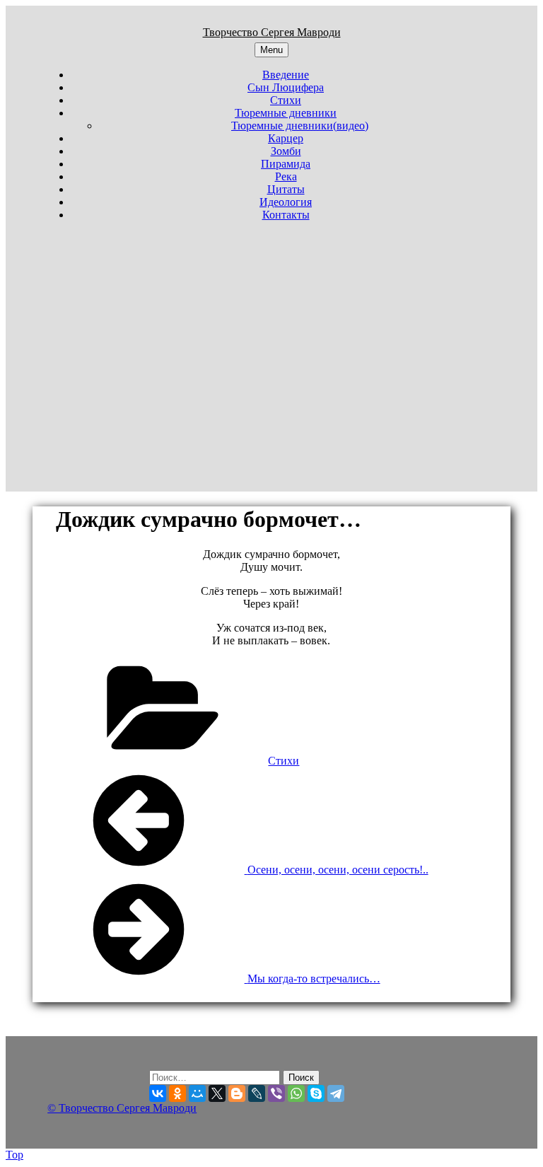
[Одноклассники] (177, 1093)
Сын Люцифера (285, 87)
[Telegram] (335, 1093)
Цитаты (286, 189)
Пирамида (285, 164)
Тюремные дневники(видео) (299, 126)
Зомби (286, 151)
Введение (285, 75)
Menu (271, 50)
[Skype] (316, 1093)
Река (286, 176)
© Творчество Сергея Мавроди (122, 1108)
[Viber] (276, 1093)
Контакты (286, 215)
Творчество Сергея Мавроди (272, 32)
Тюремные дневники (286, 113)
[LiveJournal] (256, 1093)
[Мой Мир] (197, 1093)
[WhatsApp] (296, 1093)
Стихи (285, 100)
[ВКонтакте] (157, 1093)
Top (14, 1155)
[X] (217, 1093)
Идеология (285, 202)
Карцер (285, 138)
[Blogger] (236, 1093)
